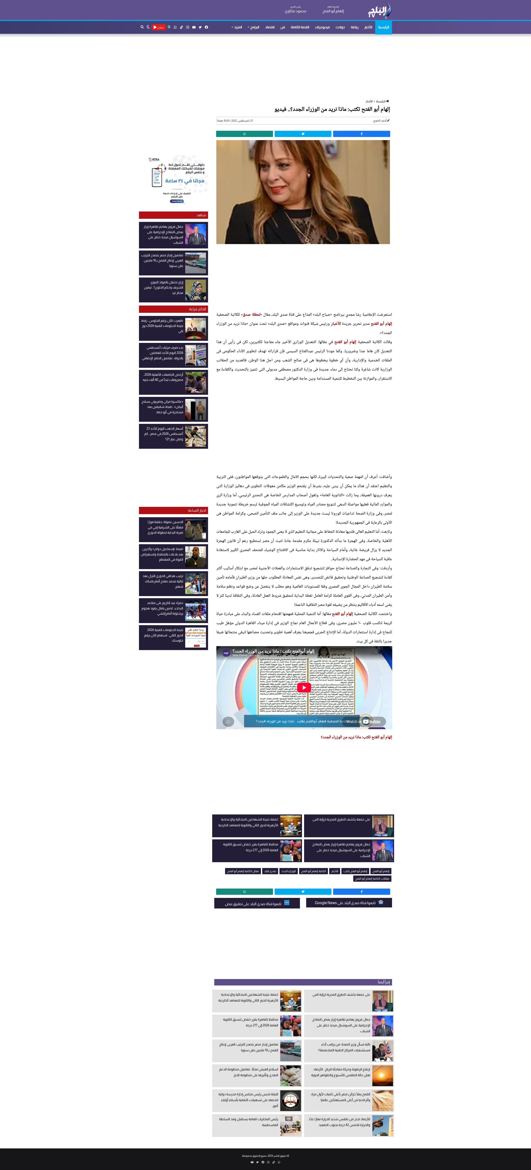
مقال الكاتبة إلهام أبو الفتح (243, 871)
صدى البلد (270, 871)
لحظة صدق (251, 314)
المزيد (238, 27)
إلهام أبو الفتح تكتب (355, 871)
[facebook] (361, 134)
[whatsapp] (244, 134)
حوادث (340, 27)
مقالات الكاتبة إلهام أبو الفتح (372, 878)
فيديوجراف (322, 27)
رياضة (354, 27)
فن (282, 27)
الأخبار (368, 27)
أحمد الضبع (379, 120)
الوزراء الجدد (288, 871)
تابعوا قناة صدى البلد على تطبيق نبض (253, 904)
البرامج (254, 27)
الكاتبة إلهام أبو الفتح (313, 871)
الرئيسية (383, 27)
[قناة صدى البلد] (379, 10)
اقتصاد (270, 27)
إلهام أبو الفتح (381, 324)
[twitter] (303, 134)
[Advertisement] (267, 67)
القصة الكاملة (300, 27)
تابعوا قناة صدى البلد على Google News (345, 903)
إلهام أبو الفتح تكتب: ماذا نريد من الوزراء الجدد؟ (356, 737)
